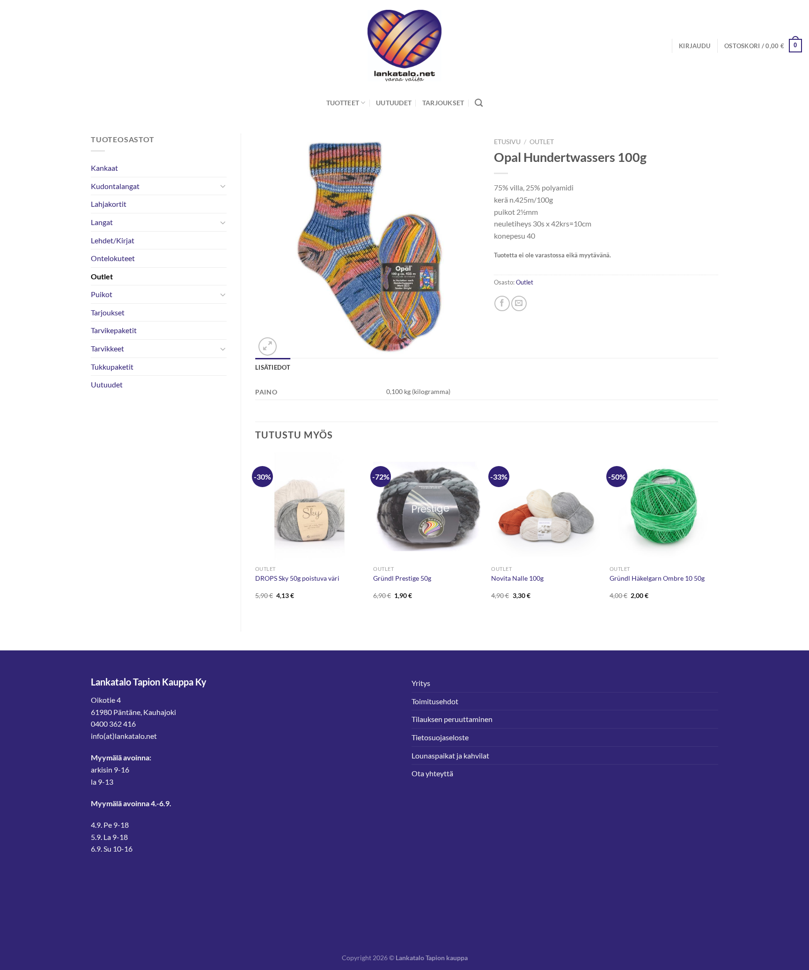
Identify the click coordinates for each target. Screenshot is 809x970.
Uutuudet (394, 103)
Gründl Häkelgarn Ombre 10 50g (657, 578)
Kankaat (104, 167)
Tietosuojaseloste (440, 737)
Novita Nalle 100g (517, 578)
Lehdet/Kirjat (112, 240)
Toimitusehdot (435, 701)
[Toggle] (223, 185)
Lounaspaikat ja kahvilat (450, 755)
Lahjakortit (108, 203)
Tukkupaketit (112, 366)
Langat (102, 222)
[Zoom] (267, 346)
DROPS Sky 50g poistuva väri (297, 578)
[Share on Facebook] (502, 303)
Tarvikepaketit (114, 330)
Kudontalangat (115, 186)
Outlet (102, 276)
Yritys (421, 682)
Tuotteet (342, 103)
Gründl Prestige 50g (402, 578)
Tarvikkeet (107, 348)
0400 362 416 (113, 723)
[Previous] (256, 534)
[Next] (718, 534)
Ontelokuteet (113, 258)
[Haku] (479, 103)
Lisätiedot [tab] (273, 367)
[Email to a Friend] (519, 303)
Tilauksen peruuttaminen (452, 719)
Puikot (101, 294)
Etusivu (507, 142)
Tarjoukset (443, 103)
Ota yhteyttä (432, 773)
